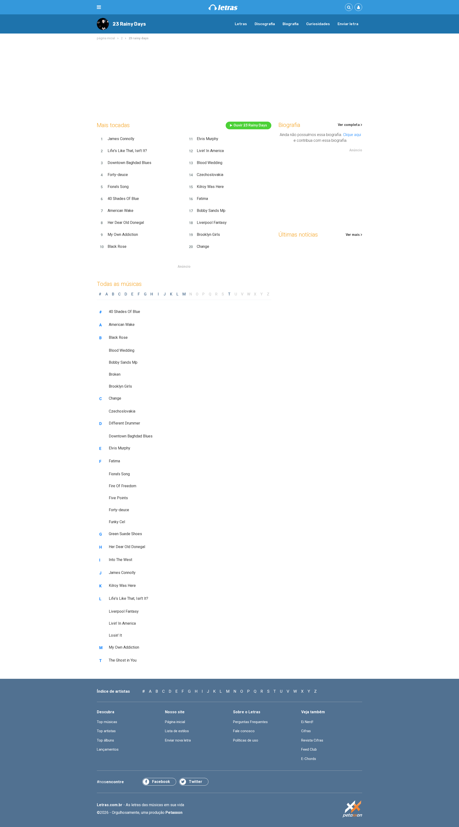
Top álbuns (105, 740)
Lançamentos (108, 749)
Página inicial (175, 722)
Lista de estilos (177, 731)
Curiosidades (318, 24)
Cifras (306, 731)
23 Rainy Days (129, 24)
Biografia (291, 24)
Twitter (195, 781)
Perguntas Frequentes (250, 722)
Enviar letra (348, 24)
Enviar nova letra (178, 740)
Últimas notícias (298, 234)
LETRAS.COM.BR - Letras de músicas (223, 7)
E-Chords (308, 759)
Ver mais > (354, 235)
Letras (241, 24)
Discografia (265, 24)
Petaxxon (173, 812)
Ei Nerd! (307, 722)
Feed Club (309, 749)
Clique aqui (352, 134)
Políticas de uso (245, 740)
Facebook (161, 781)
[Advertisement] (229, 79)
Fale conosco (244, 731)
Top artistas (106, 731)
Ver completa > (350, 125)
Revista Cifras (312, 740)
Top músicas (107, 722)
